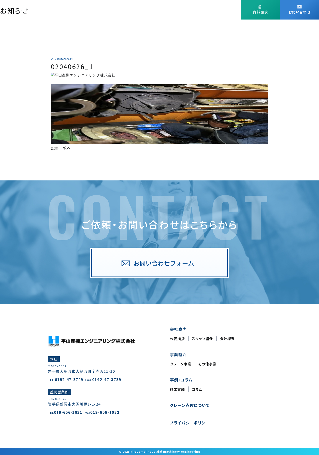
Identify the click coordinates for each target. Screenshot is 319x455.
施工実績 (177, 389)
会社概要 (227, 338)
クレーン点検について (217, 9)
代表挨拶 (177, 338)
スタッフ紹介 (202, 338)
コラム (197, 389)
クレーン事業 (180, 364)
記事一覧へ (61, 148)
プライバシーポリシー (189, 423)
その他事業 (207, 364)
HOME (121, 9)
